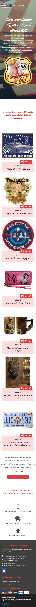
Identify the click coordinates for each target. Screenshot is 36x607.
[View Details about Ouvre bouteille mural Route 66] (30, 388)
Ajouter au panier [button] (22, 162)
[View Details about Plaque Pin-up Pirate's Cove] (30, 206)
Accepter (5, 604)
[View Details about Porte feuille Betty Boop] (30, 296)
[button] (33, 5)
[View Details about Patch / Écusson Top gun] (30, 251)
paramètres (23, 601)
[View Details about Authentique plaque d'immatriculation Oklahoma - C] (30, 435)
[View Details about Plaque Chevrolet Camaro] (30, 162)
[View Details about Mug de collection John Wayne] (30, 341)
